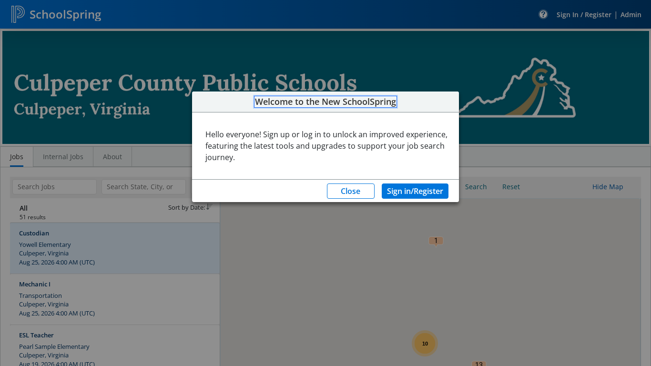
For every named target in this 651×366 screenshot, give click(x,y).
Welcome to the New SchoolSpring (325, 102)
